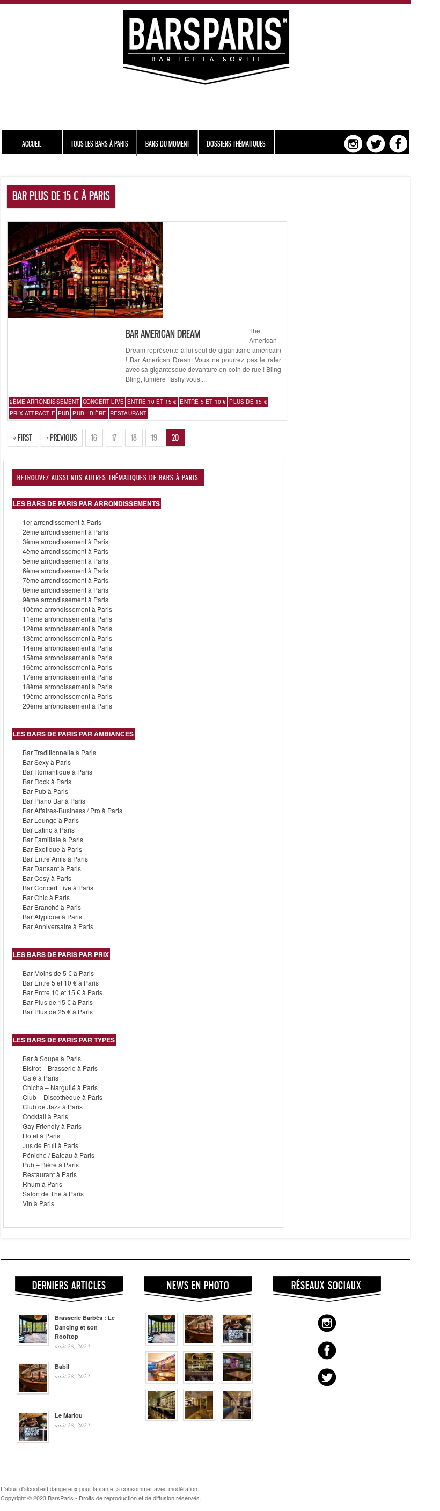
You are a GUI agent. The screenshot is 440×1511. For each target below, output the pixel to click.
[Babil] (199, 1342)
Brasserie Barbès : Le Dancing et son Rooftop (85, 1326)
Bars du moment (167, 143)
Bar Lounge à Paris (51, 819)
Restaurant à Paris (50, 1174)
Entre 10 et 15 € (152, 401)
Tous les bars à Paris (99, 143)
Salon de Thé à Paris (53, 1193)
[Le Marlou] (237, 1342)
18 (134, 437)
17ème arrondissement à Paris (67, 676)
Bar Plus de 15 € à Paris (58, 1001)
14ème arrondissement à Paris (67, 647)
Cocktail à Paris (45, 1116)
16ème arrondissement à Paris (67, 666)
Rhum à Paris (42, 1183)
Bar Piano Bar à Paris (54, 800)
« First (22, 437)
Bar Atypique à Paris (52, 916)
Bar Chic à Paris (46, 897)
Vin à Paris (38, 1203)
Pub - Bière (89, 413)
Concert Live (103, 401)
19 (154, 437)
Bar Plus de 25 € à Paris (58, 1011)
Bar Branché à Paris (52, 906)
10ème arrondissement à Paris (67, 609)
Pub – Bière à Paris (51, 1164)
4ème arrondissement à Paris (65, 551)
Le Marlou (69, 1415)
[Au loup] (161, 1418)
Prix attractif (32, 413)
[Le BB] (199, 1380)
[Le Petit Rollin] (199, 1418)
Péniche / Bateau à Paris (58, 1154)
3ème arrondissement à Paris (65, 541)
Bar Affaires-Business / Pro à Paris (72, 810)
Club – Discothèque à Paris (62, 1096)
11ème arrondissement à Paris (67, 618)
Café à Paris (40, 1077)
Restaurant (128, 413)
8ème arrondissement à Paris (65, 589)
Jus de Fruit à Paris (50, 1145)
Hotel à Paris (41, 1135)
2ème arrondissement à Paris (65, 531)
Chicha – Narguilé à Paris (60, 1087)
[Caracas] (237, 1380)
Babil (62, 1366)
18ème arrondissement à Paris (67, 686)
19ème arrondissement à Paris (67, 695)
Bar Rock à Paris (47, 781)
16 (94, 437)
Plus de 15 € (248, 401)
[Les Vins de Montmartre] (161, 1380)
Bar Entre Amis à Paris (55, 858)
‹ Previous (62, 437)
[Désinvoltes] (237, 1418)
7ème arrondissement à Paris (65, 580)
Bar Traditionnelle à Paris (59, 752)
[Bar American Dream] (85, 315)
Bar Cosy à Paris (47, 877)
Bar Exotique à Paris (52, 848)
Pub (64, 413)
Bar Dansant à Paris (52, 868)
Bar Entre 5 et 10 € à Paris (61, 982)
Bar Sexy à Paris (47, 762)
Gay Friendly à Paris (52, 1125)
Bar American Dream (163, 333)
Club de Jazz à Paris (53, 1106)
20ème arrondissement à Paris (67, 705)
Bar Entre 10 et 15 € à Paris (62, 992)
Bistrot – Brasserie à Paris (60, 1067)
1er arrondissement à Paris (62, 522)
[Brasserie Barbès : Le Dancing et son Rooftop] (161, 1342)
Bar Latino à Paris (49, 829)
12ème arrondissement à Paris (67, 628)
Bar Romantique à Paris (57, 771)
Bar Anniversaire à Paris (58, 926)
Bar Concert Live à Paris (58, 887)
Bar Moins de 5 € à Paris (58, 972)
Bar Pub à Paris (45, 790)
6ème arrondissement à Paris (65, 570)
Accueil (31, 143)
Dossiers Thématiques (236, 143)
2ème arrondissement (44, 401)
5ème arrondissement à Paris (65, 560)
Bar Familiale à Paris (53, 839)
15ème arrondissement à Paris (67, 657)
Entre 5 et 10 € (203, 401)
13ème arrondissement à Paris (67, 638)
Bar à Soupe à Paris (52, 1058)
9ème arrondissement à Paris (65, 599)
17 (114, 437)
